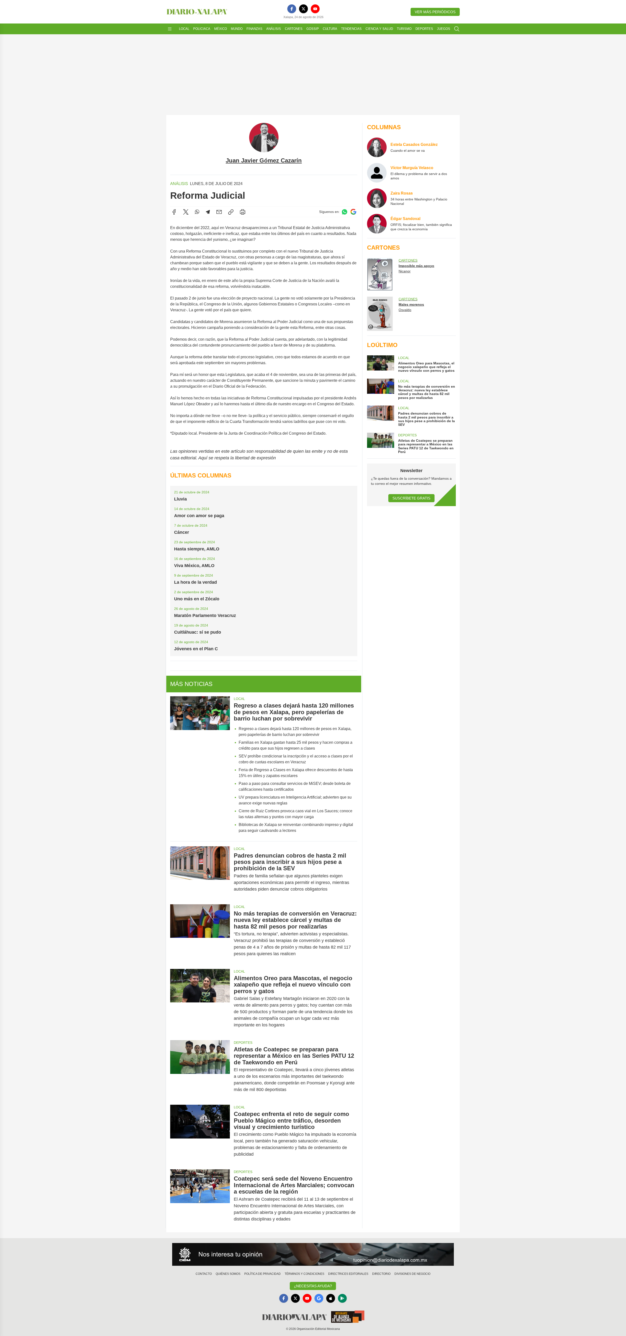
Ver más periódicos (435, 12)
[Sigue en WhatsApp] (344, 212)
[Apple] (330, 1298)
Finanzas (254, 29)
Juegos (443, 29)
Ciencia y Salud (379, 29)
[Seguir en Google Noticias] (353, 212)
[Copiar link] (231, 212)
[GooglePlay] (342, 1298)
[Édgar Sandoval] (377, 223)
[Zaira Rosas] (377, 198)
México (220, 29)
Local (184, 29)
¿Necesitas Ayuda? (313, 1286)
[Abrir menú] (169, 28)
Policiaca (201, 29)
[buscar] (457, 29)
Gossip (312, 29)
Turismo (404, 29)
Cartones (293, 29)
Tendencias (351, 29)
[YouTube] (315, 8)
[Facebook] (291, 8)
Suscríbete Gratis (411, 498)
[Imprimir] (242, 212)
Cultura (330, 29)
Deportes (424, 29)
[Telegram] (207, 212)
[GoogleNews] (318, 1298)
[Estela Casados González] (377, 147)
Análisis (273, 29)
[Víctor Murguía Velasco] (377, 173)
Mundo (237, 29)
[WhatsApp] (197, 212)
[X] (303, 8)
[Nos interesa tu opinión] (313, 1254)
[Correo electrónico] (219, 212)
